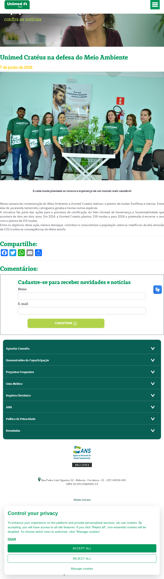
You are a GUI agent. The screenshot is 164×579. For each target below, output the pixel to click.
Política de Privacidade (20, 419)
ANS (9, 407)
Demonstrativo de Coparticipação (27, 360)
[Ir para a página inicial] (76, 4)
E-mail (23, 304)
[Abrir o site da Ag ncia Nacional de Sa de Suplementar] (82, 456)
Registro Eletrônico (18, 395)
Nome (22, 289)
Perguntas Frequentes (20, 372)
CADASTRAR (63, 323)
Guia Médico (14, 384)
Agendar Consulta (17, 348)
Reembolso (13, 430)
